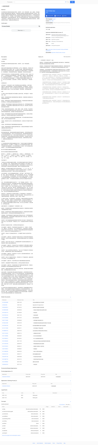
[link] (3, 409)
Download (62, 404)
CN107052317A (5, 312)
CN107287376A (5, 325)
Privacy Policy (59, 443)
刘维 (52, 20)
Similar (65, 15)
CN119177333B (5, 328)
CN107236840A (5, 317)
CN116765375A (5, 343)
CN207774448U (5, 320)
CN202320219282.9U (6, 376)
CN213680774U (5, 359)
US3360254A (4, 304)
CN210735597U (5, 346)
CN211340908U (5, 335)
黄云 (50, 20)
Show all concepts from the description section (11, 435)
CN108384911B (5, 330)
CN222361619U (5, 353)
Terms (54, 443)
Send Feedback (40, 443)
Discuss (63, 52)
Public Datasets (48, 443)
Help (64, 443)
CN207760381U (5, 348)
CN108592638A (5, 309)
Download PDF (50, 15)
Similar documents (56, 49)
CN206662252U (5, 364)
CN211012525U (5, 333)
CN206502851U (5, 307)
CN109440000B (5, 302)
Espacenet (53, 52)
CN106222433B (5, 322)
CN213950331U (5, 338)
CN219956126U (5, 315)
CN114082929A (5, 351)
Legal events (50, 49)
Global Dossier (59, 52)
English (54, 18)
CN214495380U (5, 361)
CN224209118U (5, 356)
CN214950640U (5, 341)
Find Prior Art (58, 15)
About (34, 443)
